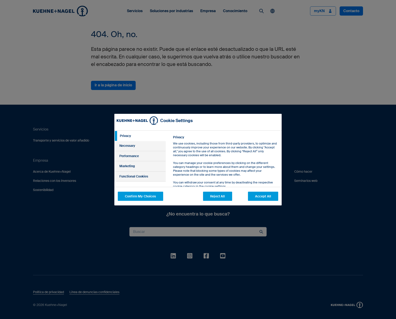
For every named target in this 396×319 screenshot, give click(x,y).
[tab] (140, 136)
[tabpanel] (225, 172)
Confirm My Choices (140, 196)
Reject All (217, 196)
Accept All (263, 196)
